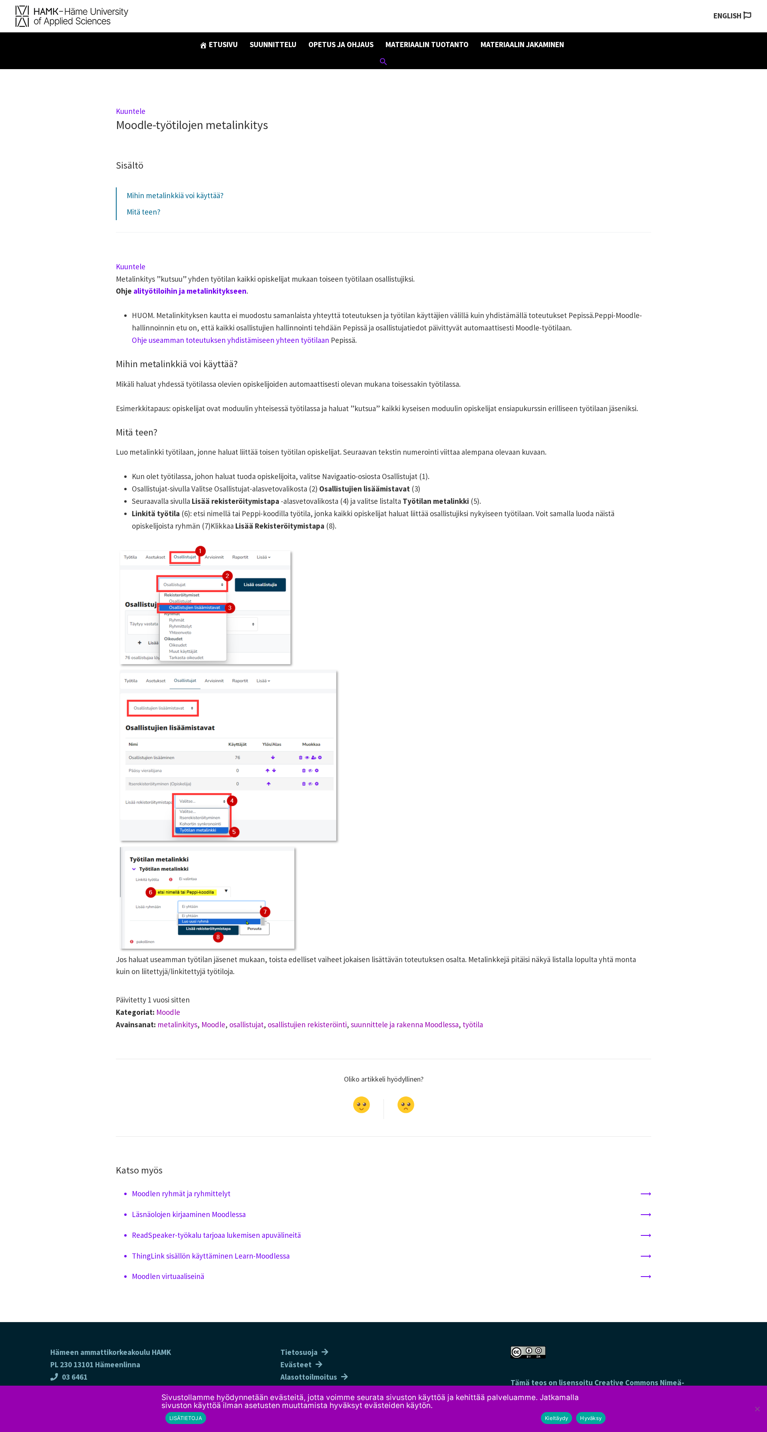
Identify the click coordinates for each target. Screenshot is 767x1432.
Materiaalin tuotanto (427, 44)
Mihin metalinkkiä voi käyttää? (175, 195)
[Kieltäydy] (757, 1409)
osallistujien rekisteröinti (307, 1024)
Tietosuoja (299, 1352)
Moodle (168, 1012)
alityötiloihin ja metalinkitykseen (189, 291)
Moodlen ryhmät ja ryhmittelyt (181, 1193)
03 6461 (74, 1377)
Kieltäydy (556, 1418)
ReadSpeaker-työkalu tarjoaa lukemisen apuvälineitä (216, 1235)
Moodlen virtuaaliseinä (168, 1276)
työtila (473, 1024)
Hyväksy (591, 1418)
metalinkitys (177, 1024)
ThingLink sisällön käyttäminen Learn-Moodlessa (211, 1256)
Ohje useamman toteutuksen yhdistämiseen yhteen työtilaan (230, 340)
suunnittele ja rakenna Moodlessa (405, 1024)
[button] (383, 63)
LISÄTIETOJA (185, 1418)
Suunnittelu (273, 44)
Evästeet (296, 1364)
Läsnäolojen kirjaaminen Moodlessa (189, 1214)
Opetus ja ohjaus (341, 44)
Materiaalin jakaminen (522, 44)
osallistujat (246, 1024)
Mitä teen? (144, 212)
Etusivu (222, 44)
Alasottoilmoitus (308, 1377)
